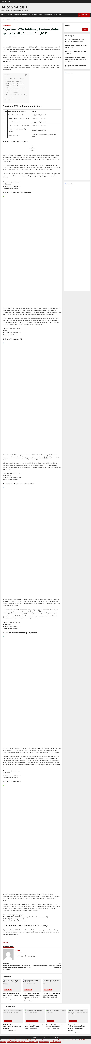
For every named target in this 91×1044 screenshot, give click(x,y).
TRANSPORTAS (48, 15)
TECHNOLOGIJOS (37, 15)
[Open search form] (76, 14)
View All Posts (32, 956)
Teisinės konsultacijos (23, 1040)
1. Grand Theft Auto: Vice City (14, 81)
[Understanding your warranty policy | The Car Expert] (35, 1016)
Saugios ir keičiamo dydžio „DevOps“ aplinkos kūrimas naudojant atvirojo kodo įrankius (31, 996)
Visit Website (20, 956)
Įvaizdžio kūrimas (82, 1040)
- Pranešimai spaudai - (23, 1041)
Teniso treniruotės (12, 1041)
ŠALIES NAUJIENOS (6, 15)
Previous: (17, 966)
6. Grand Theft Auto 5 (12, 92)
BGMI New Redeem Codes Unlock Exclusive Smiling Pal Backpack (12, 995)
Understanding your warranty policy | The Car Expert (34, 1025)
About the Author (9, 97)
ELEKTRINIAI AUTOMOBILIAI (22, 15)
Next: (46, 965)
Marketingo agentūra (11, 1040)
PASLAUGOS (57, 15)
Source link (6, 942)
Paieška (67, 25)
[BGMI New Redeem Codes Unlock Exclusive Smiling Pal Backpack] (12, 985)
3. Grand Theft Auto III (12, 85)
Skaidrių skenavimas (35, 1040)
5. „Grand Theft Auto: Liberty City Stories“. (17, 90)
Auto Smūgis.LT (15, 7)
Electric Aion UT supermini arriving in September (54, 1025)
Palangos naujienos (55, 1041)
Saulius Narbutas (72, 1040)
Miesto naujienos (62, 1040)
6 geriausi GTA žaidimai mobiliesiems (14, 79)
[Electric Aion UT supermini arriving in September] (56, 1016)
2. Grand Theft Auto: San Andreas (15, 83)
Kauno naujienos (33, 1041)
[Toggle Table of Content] (26, 75)
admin (5, 37)
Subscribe (85, 14)
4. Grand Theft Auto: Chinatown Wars (16, 88)
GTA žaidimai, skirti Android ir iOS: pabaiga (16, 95)
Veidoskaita (3, 1041)
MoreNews (51, 1037)
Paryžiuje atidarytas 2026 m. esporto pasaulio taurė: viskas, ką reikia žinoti (52, 995)
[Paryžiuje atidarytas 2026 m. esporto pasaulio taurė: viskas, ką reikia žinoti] (52, 985)
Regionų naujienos (44, 1041)
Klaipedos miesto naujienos (49, 1040)
